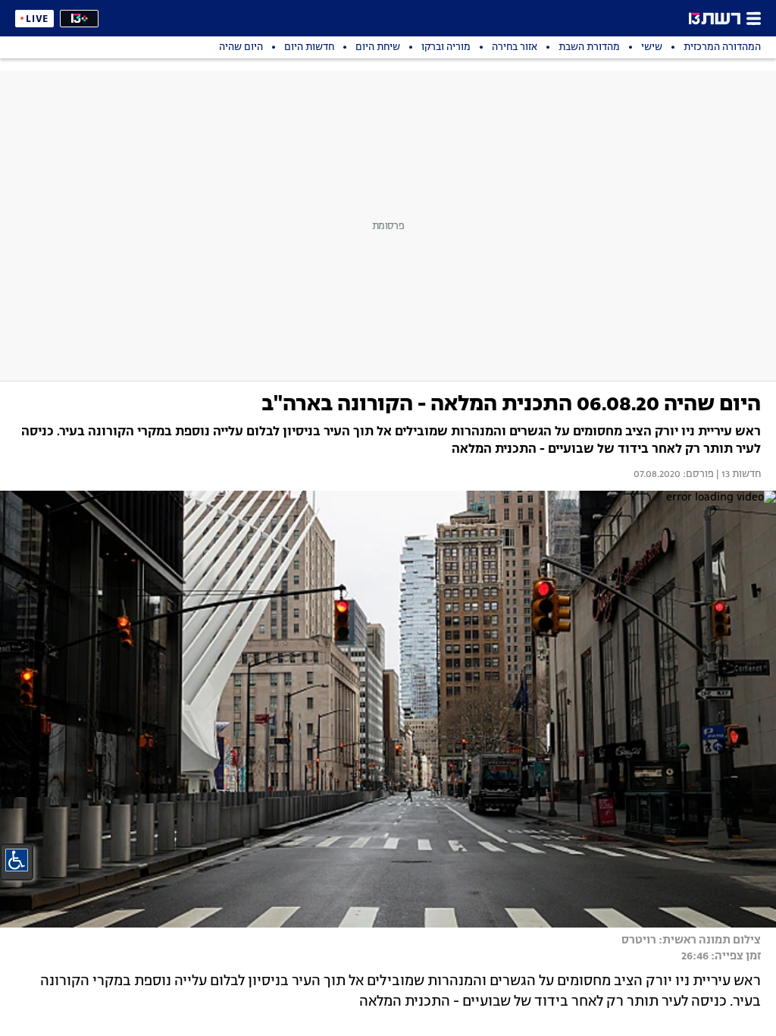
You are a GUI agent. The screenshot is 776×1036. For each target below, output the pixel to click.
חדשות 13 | (737, 475)
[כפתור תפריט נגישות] (16, 860)
